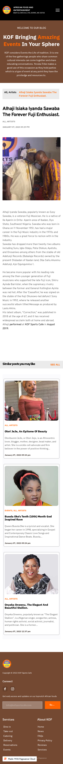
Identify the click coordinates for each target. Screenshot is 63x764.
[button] (58, 10)
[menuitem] (15, 727)
